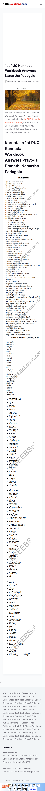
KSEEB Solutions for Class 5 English (19, 732)
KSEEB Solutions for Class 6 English (19, 719)
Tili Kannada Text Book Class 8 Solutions (21, 703)
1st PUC (14, 788)
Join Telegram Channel (32, 789)
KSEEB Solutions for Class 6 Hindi (18, 723)
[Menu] (41, 4)
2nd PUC (19, 788)
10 (9, 788)
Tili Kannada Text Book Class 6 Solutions (21, 729)
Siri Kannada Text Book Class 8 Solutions (22, 700)
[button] (22, 787)
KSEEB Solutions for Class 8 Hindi (18, 696)
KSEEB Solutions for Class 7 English (19, 706)
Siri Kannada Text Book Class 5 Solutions (22, 736)
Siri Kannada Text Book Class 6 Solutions (22, 726)
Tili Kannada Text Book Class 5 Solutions (21, 739)
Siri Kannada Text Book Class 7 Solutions (22, 713)
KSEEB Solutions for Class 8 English (19, 693)
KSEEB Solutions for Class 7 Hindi (18, 709)
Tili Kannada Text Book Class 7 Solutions (21, 716)
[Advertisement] (22, 39)
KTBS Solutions (23, 780)
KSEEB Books (25, 788)
